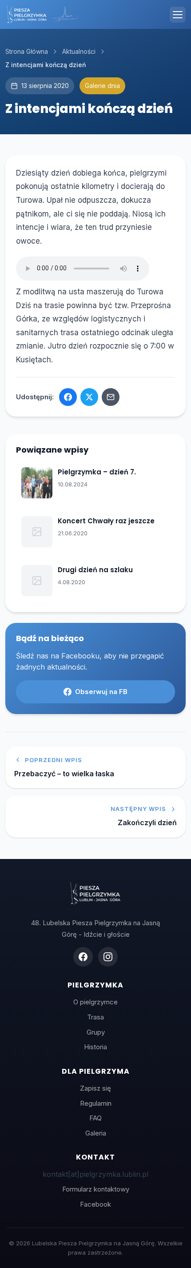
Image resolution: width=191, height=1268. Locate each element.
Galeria (95, 1133)
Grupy (96, 1032)
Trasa (95, 1017)
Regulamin (95, 1103)
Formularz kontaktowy (95, 1189)
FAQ (95, 1118)
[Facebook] (83, 957)
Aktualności (79, 51)
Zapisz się (95, 1088)
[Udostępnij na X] (89, 397)
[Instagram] (108, 957)
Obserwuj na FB (101, 691)
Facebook (95, 1204)
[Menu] (178, 15)
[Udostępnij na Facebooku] (68, 397)
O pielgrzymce (95, 1002)
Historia (95, 1047)
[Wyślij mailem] (110, 397)
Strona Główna (26, 51)
